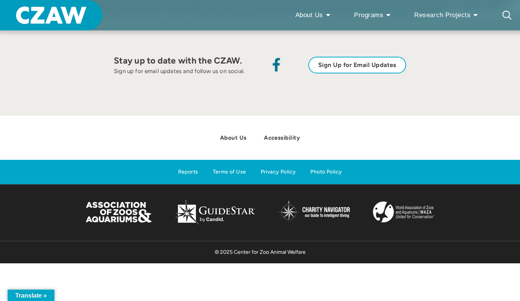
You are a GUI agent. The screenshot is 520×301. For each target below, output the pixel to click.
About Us (309, 15)
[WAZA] (404, 223)
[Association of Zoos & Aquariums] (118, 223)
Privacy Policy (278, 172)
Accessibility (282, 137)
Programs (368, 15)
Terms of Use (229, 172)
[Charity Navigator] (313, 222)
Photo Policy (326, 172)
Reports (188, 172)
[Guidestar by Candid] (215, 223)
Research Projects (442, 15)
